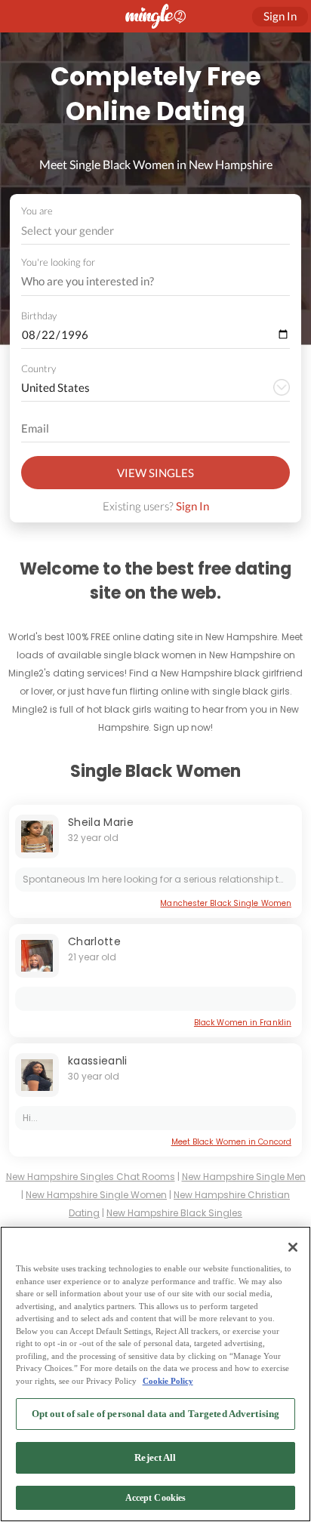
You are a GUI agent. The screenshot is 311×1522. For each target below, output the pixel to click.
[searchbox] (145, 282)
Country (38, 368)
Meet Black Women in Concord (231, 1142)
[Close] (292, 1247)
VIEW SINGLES (155, 472)
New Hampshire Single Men (244, 1176)
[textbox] (154, 230)
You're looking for (58, 262)
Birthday (39, 316)
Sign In (192, 506)
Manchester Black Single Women (225, 903)
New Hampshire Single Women (96, 1194)
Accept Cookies (155, 1498)
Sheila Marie (101, 822)
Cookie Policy (168, 1380)
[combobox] (156, 231)
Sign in (280, 16)
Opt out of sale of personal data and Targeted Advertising (155, 1413)
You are (37, 211)
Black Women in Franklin (242, 1022)
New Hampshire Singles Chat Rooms (90, 1176)
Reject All (155, 1457)
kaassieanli (98, 1060)
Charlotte (94, 941)
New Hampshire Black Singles (174, 1212)
